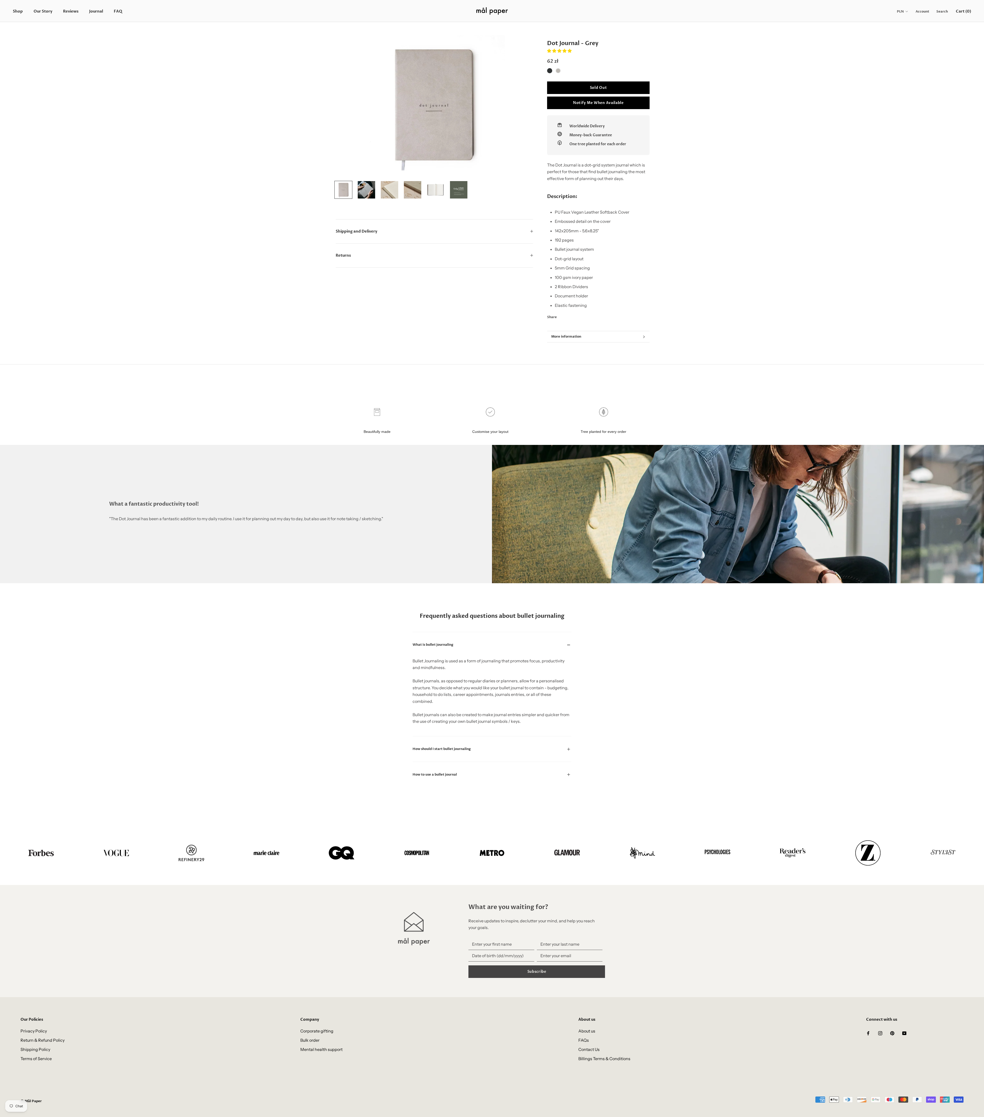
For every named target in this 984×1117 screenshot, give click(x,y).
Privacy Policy (33, 1031)
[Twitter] (568, 316)
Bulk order (310, 1040)
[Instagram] (880, 1032)
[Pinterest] (575, 316)
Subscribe (536, 971)
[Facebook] (561, 316)
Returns (343, 255)
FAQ (118, 11)
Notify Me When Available (598, 102)
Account (922, 11)
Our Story (43, 11)
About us (586, 1031)
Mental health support (321, 1049)
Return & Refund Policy (42, 1040)
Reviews (70, 11)
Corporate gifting (316, 1031)
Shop (18, 11)
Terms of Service (36, 1058)
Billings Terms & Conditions (604, 1058)
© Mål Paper (31, 1101)
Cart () (963, 11)
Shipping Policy (35, 1049)
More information (566, 336)
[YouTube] (904, 1032)
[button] (559, 50)
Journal (96, 11)
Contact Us (589, 1049)
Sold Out (598, 87)
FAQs (583, 1040)
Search (942, 11)
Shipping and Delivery (356, 231)
